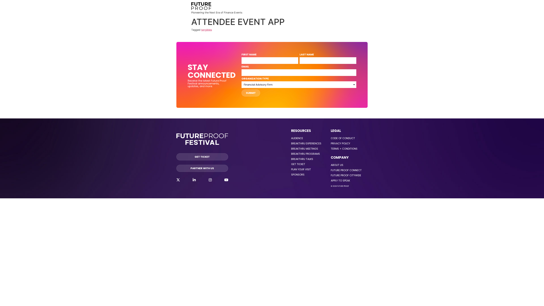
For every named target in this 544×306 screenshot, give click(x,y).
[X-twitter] (178, 179)
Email (245, 66)
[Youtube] (226, 179)
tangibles (206, 29)
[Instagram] (210, 179)
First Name (249, 54)
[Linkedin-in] (194, 179)
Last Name (307, 54)
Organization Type (255, 78)
